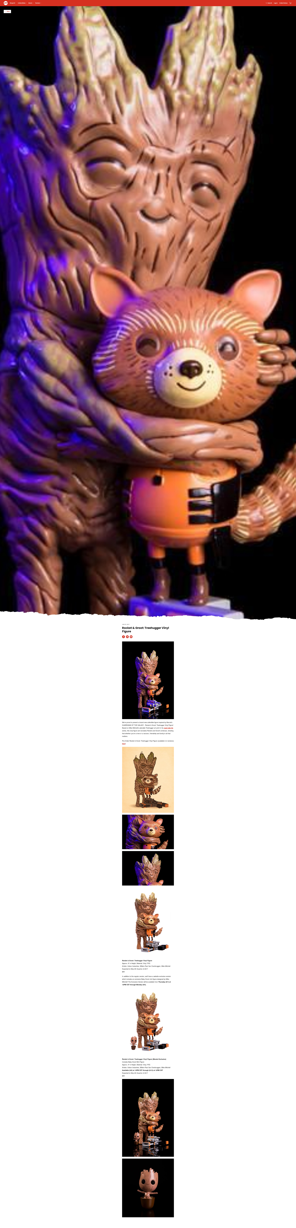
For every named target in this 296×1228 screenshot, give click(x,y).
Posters (37, 3)
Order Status (283, 3)
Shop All (12, 3)
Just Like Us (168, 728)
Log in (276, 3)
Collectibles (21, 3)
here (123, 743)
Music (30, 3)
